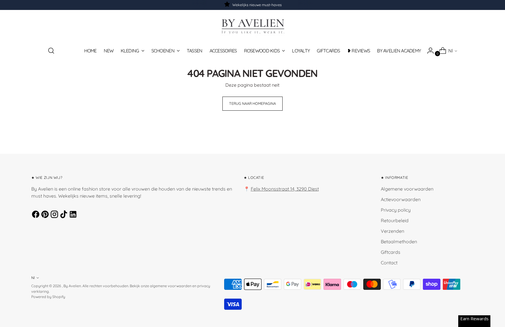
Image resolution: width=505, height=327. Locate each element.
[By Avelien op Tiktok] (62, 215)
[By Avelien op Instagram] (53, 215)
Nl (450, 51)
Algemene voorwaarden (407, 189)
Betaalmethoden (399, 241)
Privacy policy (396, 210)
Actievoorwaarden (401, 199)
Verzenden (392, 231)
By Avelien (72, 286)
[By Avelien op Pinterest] (44, 215)
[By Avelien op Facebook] (34, 215)
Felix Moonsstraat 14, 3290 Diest (285, 189)
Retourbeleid (395, 220)
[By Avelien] (252, 25)
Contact (389, 263)
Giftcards (390, 252)
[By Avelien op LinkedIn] (72, 215)
